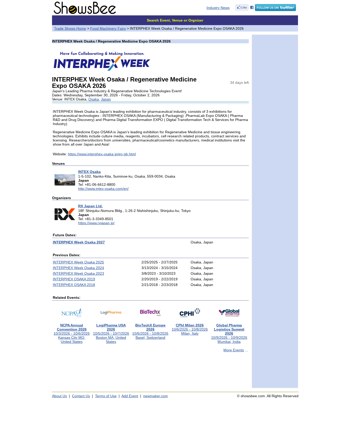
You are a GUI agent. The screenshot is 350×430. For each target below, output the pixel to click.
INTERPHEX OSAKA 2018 (74, 285)
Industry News (218, 8)
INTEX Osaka (89, 172)
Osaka (93, 99)
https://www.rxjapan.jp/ (96, 223)
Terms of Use (106, 396)
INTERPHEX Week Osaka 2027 (79, 242)
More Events (233, 350)
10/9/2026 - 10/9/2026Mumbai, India (229, 333)
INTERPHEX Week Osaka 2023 (78, 273)
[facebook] (244, 10)
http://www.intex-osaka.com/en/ (103, 189)
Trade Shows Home (70, 28)
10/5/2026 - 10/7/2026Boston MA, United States (111, 333)
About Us (59, 396)
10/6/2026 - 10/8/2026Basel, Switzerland (150, 331)
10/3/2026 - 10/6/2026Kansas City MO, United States (72, 333)
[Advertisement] (150, 372)
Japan (106, 99)
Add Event (129, 396)
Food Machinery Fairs (108, 28)
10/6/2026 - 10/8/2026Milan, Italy (190, 329)
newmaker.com (155, 396)
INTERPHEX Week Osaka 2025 (78, 262)
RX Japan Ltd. (90, 206)
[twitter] (275, 10)
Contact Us (81, 396)
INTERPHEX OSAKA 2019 (74, 279)
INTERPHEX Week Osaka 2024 (78, 268)
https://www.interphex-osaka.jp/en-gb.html (102, 154)
